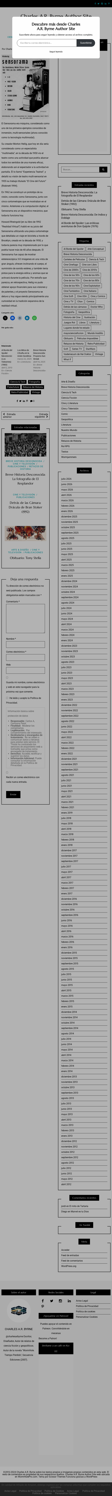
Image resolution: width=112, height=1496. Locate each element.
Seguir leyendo (56, 52)
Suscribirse (86, 42)
